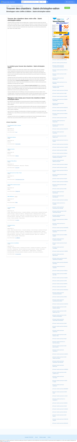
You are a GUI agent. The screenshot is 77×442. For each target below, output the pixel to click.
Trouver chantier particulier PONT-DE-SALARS (60, 171)
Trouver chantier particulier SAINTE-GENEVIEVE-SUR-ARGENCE (60, 259)
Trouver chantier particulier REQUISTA (60, 128)
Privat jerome (17, 143)
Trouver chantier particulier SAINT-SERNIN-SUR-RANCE (60, 357)
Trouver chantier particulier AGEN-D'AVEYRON (60, 231)
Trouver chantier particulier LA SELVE (60, 395)
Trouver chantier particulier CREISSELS (60, 181)
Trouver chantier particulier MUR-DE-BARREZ (60, 327)
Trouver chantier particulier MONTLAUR (58, 366)
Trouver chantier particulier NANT (59, 286)
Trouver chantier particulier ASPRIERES (60, 369)
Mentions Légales (43, 437)
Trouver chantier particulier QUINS (60, 323)
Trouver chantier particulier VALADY (60, 178)
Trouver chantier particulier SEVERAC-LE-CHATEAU (60, 114)
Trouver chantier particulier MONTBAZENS (58, 196)
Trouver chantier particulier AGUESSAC (60, 303)
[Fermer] (72, 426)
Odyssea (17, 155)
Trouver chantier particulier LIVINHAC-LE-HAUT (60, 220)
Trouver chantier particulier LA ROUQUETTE (59, 399)
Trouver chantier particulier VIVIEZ (59, 188)
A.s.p (16, 132)
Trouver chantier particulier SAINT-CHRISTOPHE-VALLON (60, 212)
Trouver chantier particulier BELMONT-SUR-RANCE (60, 263)
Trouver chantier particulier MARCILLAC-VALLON (58, 161)
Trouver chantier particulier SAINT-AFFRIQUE (60, 74)
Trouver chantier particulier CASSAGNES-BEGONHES (58, 293)
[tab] (27, 125)
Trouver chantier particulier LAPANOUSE (58, 331)
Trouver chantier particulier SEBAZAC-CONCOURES (60, 100)
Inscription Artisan (70, 1)
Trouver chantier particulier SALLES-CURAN (60, 243)
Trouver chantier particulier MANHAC (60, 403)
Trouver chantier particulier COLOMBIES (58, 248)
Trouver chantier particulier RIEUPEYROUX (58, 125)
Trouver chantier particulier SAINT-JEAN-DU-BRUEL (60, 346)
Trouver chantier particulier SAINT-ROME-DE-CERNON (60, 307)
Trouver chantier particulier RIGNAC (60, 150)
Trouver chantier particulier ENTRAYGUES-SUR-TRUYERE (58, 207)
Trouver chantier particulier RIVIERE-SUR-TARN (60, 274)
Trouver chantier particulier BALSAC (60, 412)
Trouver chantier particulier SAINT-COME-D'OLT (60, 185)
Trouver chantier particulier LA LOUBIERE (59, 203)
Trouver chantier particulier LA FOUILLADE (59, 224)
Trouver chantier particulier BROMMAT (60, 388)
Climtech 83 (17, 191)
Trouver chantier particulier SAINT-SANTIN (60, 415)
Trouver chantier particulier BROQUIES (60, 423)
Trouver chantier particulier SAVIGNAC (60, 409)
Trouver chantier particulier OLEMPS (60, 96)
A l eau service (18, 254)
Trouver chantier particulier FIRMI (59, 110)
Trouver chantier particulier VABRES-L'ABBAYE (60, 235)
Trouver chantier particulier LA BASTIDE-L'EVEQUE (59, 342)
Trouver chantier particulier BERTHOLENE (58, 255)
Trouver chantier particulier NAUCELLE (60, 144)
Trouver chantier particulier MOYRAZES (60, 227)
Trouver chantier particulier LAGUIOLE (60, 199)
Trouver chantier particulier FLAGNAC (60, 277)
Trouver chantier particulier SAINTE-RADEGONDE (60, 175)
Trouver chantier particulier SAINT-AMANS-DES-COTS (60, 311)
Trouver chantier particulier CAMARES (60, 251)
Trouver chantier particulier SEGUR (60, 406)
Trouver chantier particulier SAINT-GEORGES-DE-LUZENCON (60, 157)
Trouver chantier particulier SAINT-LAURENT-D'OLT (60, 373)
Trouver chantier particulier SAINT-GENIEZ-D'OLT (60, 136)
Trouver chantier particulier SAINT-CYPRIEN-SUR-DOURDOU (60, 316)
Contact (49, 437)
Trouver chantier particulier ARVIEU (60, 296)
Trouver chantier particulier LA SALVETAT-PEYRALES (59, 216)
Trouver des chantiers (8, 2)
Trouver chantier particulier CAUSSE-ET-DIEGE (60, 381)
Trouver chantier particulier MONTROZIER (58, 192)
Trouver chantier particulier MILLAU (60, 62)
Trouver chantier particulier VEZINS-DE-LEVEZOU (60, 420)
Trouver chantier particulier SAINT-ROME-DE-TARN (60, 335)
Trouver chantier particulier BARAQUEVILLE (58, 104)
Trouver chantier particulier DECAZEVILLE (58, 78)
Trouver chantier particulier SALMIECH (60, 354)
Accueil (7, 6)
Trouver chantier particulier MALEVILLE (60, 289)
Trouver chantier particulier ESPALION (60, 90)
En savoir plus (5, 441)
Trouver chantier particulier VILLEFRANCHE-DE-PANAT (58, 300)
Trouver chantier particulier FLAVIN (60, 117)
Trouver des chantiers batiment (17, 6)
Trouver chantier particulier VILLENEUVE (58, 132)
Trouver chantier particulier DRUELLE (60, 153)
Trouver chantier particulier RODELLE (60, 270)
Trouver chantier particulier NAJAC (60, 338)
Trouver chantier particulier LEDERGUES (58, 385)
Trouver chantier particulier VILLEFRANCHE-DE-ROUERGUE (58, 66)
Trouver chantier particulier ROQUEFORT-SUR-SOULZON (58, 362)
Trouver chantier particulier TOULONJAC (58, 377)
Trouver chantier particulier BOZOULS (60, 107)
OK (9, 441)
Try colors (17, 220)
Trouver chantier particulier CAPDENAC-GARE (58, 87)
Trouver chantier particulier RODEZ (60, 59)
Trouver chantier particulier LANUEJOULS (58, 350)
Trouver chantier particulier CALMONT (60, 147)
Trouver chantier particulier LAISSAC (60, 167)
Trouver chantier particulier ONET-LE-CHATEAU (60, 70)
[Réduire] (70, 426)
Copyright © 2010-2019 (29, 437)
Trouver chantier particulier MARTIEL (60, 283)
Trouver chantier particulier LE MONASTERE (59, 121)
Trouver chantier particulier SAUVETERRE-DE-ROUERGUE (58, 320)
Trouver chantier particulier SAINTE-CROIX (60, 392)
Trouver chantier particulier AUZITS (60, 280)
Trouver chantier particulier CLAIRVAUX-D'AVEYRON (58, 239)
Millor (16, 202)
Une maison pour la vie (19, 179)
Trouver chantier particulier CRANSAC (60, 164)
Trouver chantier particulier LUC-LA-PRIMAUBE (60, 83)
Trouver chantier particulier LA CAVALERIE (59, 267)
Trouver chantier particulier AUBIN (60, 93)
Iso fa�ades (17, 237)
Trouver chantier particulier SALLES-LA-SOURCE (60, 141)
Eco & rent (17, 167)
